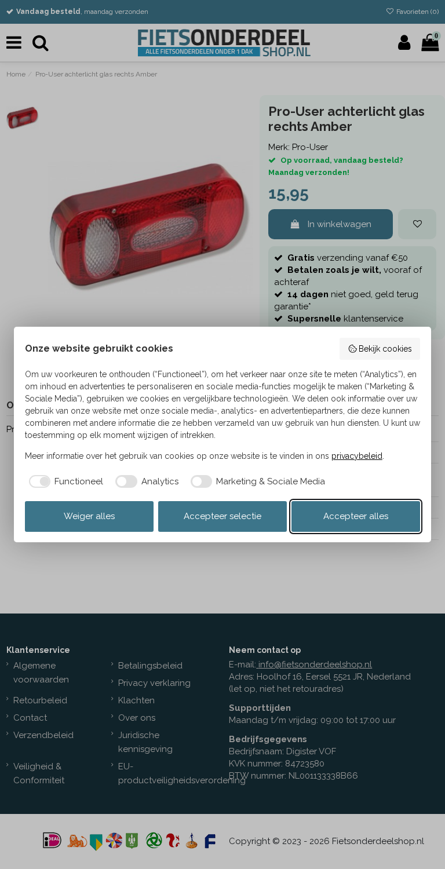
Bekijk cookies (385, 348)
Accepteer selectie (222, 516)
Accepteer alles (355, 516)
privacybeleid (356, 456)
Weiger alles (89, 516)
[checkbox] (64, 481)
